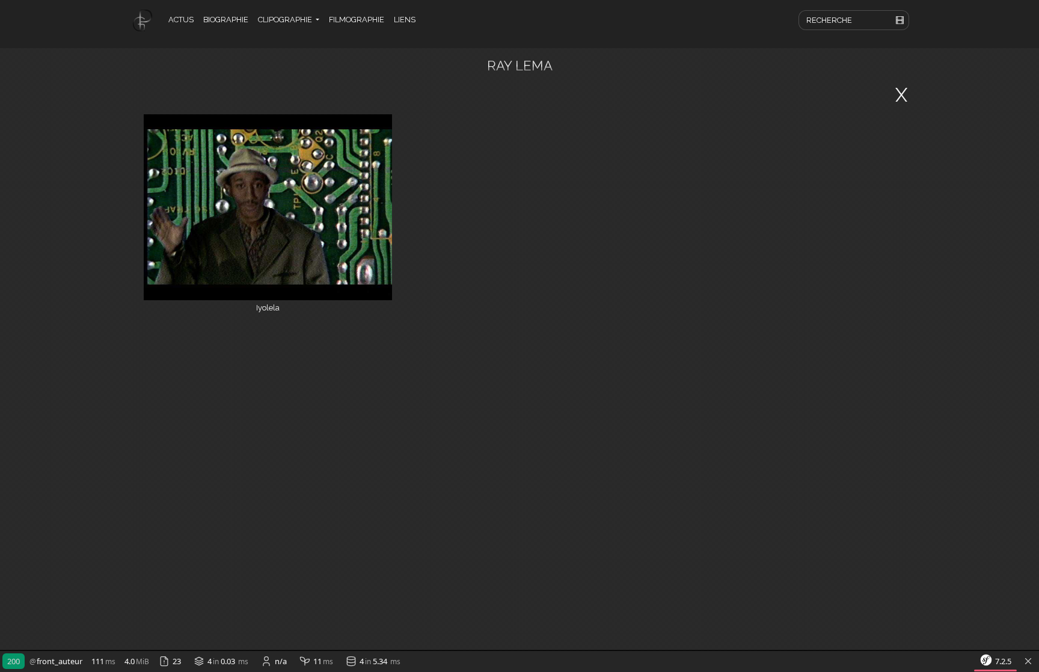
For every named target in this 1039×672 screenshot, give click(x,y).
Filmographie (356, 19)
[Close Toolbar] (1028, 662)
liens (404, 19)
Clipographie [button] (286, 19)
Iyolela (268, 307)
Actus (181, 19)
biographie (225, 19)
